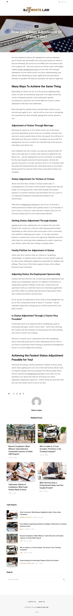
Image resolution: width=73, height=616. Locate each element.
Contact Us (32, 601)
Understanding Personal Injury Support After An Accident (39, 560)
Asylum (14, 225)
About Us (42, 601)
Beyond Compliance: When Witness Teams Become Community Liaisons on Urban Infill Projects (41, 537)
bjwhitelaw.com (42, 607)
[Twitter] (5, 67)
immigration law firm (35, 374)
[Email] (5, 81)
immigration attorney (30, 204)
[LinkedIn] (5, 76)
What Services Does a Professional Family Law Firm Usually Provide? (51, 485)
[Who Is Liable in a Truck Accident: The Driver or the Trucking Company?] (52, 433)
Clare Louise (26, 41)
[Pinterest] (5, 72)
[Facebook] (5, 62)
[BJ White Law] (36, 10)
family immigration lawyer (28, 69)
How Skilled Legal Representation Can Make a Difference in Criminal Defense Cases (43, 525)
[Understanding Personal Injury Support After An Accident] (13, 561)
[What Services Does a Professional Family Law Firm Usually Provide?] (52, 470)
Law (36, 26)
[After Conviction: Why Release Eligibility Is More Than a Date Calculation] (13, 514)
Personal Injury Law (27, 563)
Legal (22, 529)
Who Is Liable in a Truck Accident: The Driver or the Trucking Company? (50, 449)
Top (37, 612)
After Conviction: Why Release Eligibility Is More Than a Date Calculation (40, 513)
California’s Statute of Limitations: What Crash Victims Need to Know (18, 487)
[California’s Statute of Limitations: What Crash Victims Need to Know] (21, 471)
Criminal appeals (26, 517)
